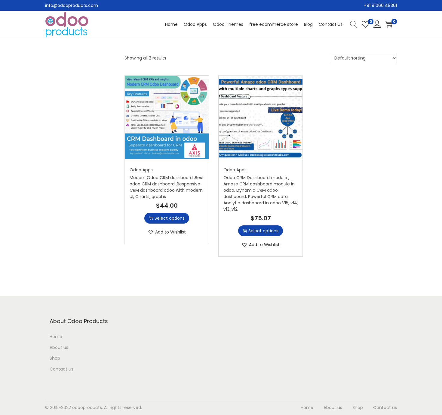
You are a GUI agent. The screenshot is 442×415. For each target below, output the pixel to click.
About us (59, 347)
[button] (167, 232)
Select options (170, 218)
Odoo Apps (141, 170)
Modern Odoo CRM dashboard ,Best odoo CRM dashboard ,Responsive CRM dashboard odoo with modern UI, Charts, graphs (167, 187)
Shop (55, 358)
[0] (365, 24)
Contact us (61, 369)
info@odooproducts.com (71, 5)
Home (56, 337)
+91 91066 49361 (380, 5)
